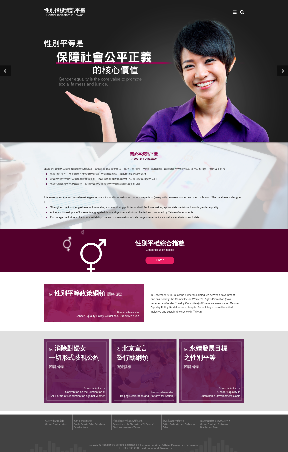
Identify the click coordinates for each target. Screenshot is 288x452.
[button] (5, 70)
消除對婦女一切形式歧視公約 (133, 423)
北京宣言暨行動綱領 (179, 423)
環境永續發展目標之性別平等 (215, 423)
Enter (160, 260)
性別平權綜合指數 (56, 422)
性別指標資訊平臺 (65, 11)
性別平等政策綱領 (89, 423)
